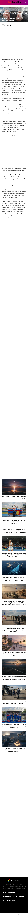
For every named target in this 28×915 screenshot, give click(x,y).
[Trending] (3, 25)
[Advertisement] (14, 43)
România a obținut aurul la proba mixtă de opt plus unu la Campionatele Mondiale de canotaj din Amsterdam (14, 726)
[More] (24, 350)
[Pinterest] (14, 350)
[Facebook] (4, 350)
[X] (9, 350)
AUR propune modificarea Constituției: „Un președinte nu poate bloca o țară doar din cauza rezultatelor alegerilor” (14, 750)
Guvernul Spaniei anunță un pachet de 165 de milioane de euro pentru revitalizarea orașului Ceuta (14, 654)
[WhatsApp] (19, 350)
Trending (9, 25)
